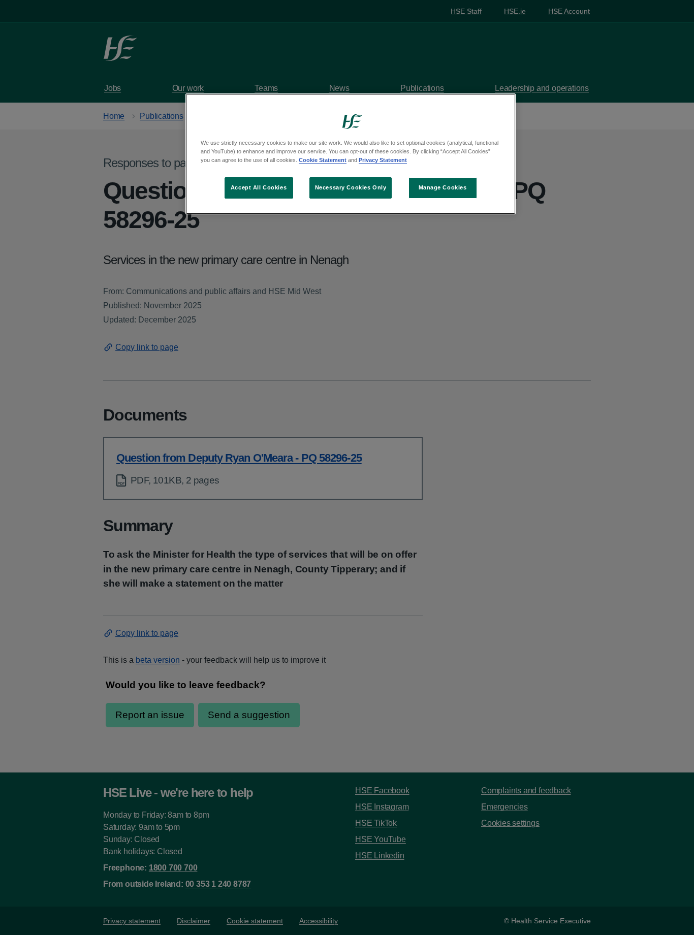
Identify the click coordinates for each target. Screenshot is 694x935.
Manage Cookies (443, 187)
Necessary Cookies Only (351, 187)
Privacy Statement (383, 160)
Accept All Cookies (259, 187)
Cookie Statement (322, 160)
